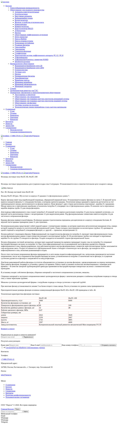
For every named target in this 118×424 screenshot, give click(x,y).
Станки (13, 88)
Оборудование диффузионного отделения (31, 35)
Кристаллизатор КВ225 (24, 29)
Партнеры (14, 117)
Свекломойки (20, 47)
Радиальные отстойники (24, 43)
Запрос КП (10, 126)
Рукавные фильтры (22, 45)
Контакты (9, 122)
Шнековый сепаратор (23, 86)
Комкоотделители (22, 26)
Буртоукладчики (21, 14)
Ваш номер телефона (70, 345)
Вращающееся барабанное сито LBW (29, 68)
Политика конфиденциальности (18, 395)
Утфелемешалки (21, 57)
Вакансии (14, 119)
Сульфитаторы (20, 53)
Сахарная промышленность (21, 132)
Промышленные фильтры (25, 76)
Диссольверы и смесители (25, 95)
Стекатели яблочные (23, 51)
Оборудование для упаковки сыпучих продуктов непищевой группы (42, 99)
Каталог (9, 6)
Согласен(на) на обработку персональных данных (25, 348)
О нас (12, 111)
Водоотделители (21, 20)
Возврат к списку (8, 329)
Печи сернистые (21, 37)
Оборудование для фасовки (25, 103)
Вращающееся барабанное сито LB (28, 66)
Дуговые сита (20, 72)
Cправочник (10, 391)
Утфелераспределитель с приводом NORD (31, 60)
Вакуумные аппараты (23, 16)
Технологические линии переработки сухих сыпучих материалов (40, 107)
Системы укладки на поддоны (27, 105)
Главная (9, 142)
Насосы (18, 33)
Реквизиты (14, 115)
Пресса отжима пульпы (24, 41)
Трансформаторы (21, 78)
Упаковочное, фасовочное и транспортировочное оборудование (35, 93)
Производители (16, 130)
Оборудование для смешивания (27, 97)
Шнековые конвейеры (23, 82)
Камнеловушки (21, 24)
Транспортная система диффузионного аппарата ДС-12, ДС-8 (39, 55)
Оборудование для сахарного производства (27, 10)
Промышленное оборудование (22, 64)
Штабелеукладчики (22, 62)
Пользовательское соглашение (17, 397)
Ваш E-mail (35, 345)
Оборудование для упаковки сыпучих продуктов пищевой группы (41, 101)
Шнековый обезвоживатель (25, 84)
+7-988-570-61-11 (16, 136)
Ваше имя (5, 345)
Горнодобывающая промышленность (24, 8)
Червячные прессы (22, 80)
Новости (9, 124)
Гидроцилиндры (21, 70)
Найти (26, 411)
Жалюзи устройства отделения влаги (29, 22)
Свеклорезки (20, 49)
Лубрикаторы (20, 31)
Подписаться (28, 337)
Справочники (11, 128)
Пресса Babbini (21, 39)
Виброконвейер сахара (24, 18)
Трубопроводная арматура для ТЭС (24, 91)
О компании (10, 109)
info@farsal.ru (33, 136)
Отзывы (13, 113)
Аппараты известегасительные (27, 12)
